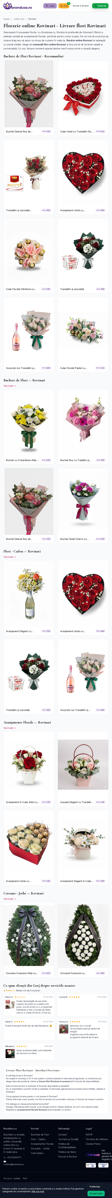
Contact (62, 1134)
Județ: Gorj (19, 19)
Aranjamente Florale (42, 1143)
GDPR (89, 1134)
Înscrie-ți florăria (81, 5)
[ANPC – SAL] (91, 1165)
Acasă (6, 19)
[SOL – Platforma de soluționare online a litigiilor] (103, 1165)
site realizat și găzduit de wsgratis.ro (107, 1154)
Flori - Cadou (38, 1139)
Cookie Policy (93, 1143)
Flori (25, 1178)
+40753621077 (14, 1157)
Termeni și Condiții (68, 1139)
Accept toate (96, 1193)
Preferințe (95, 1187)
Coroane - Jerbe (40, 1148)
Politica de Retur (67, 1151)
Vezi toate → (10, 386)
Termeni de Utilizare (97, 1139)
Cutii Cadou (37, 1153)
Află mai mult (38, 1191)
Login (51, 5)
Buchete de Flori (40, 1134)
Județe (16, 1178)
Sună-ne (102, 5)
